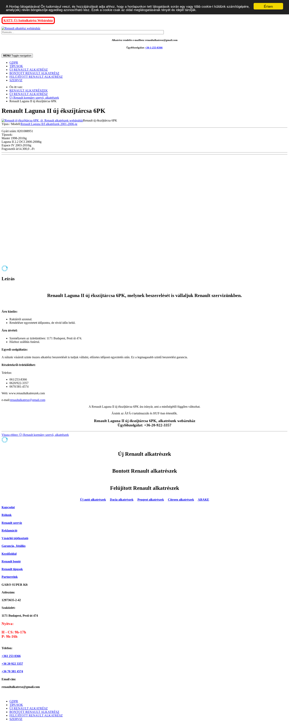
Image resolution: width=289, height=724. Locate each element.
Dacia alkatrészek (121, 499)
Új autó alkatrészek (93, 499)
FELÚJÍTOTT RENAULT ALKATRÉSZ (36, 76)
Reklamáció (9, 530)
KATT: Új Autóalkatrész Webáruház (28, 20)
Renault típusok (12, 569)
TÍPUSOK (16, 66)
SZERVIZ (15, 80)
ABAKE (203, 499)
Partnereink (10, 576)
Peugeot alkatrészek (150, 499)
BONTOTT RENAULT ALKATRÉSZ (34, 73)
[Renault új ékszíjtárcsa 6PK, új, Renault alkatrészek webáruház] (42, 120)
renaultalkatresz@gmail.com (27, 400)
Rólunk (7, 515)
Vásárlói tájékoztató (15, 538)
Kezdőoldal (9, 553)
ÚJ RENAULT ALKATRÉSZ (28, 69)
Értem (268, 6)
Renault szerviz (12, 522)
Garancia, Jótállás (14, 546)
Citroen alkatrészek (181, 499)
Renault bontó (11, 561)
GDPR (13, 62)
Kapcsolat (8, 507)
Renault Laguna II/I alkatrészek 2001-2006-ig (49, 124)
